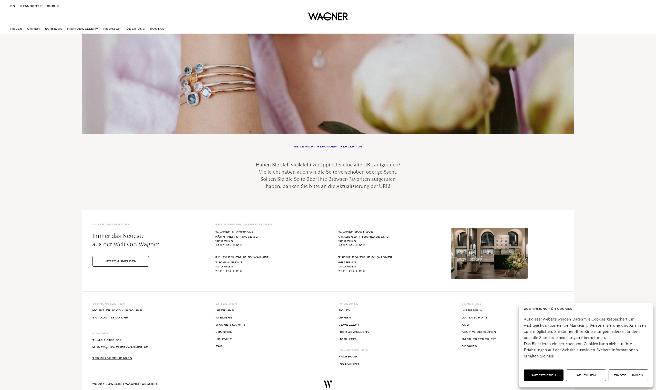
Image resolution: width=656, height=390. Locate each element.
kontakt (158, 29)
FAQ (219, 346)
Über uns (225, 310)
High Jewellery (82, 29)
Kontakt (224, 339)
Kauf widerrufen (479, 332)
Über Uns (135, 29)
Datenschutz (475, 317)
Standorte (31, 6)
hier (549, 356)
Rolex (16, 29)
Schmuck (53, 29)
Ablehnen (586, 375)
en (12, 6)
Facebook (348, 356)
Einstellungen (628, 375)
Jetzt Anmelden (121, 261)
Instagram (349, 363)
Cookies (469, 346)
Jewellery (349, 324)
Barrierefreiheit (479, 339)
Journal (224, 332)
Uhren (33, 29)
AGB (465, 324)
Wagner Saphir (230, 324)
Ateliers (224, 317)
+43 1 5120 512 (108, 340)
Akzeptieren (543, 375)
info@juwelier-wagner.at (122, 347)
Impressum (472, 310)
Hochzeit (112, 29)
